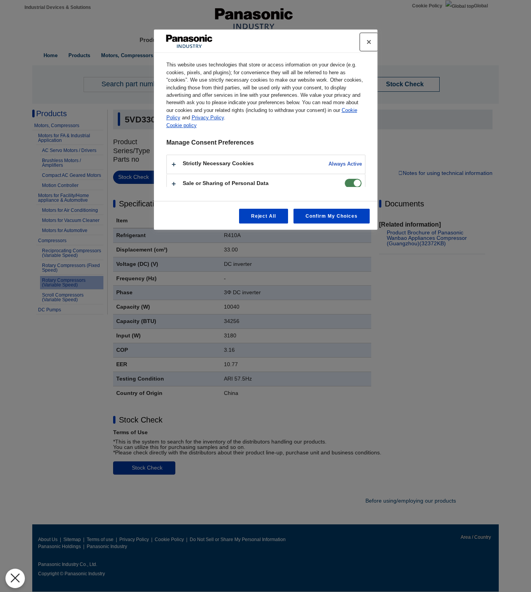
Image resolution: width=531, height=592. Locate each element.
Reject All (263, 216)
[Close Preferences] (15, 578)
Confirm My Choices (331, 216)
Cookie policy (181, 125)
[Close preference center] (368, 42)
